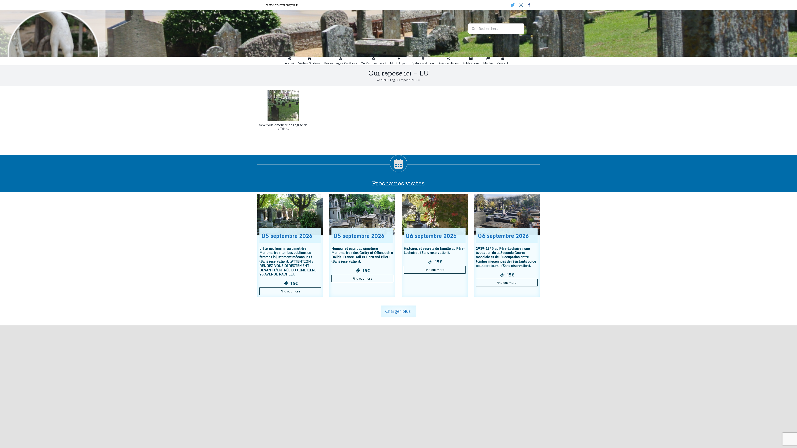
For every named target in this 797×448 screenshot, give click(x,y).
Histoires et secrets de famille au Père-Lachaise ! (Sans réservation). (434, 251)
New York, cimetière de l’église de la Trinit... (283, 126)
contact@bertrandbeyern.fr (282, 5)
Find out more (290, 291)
